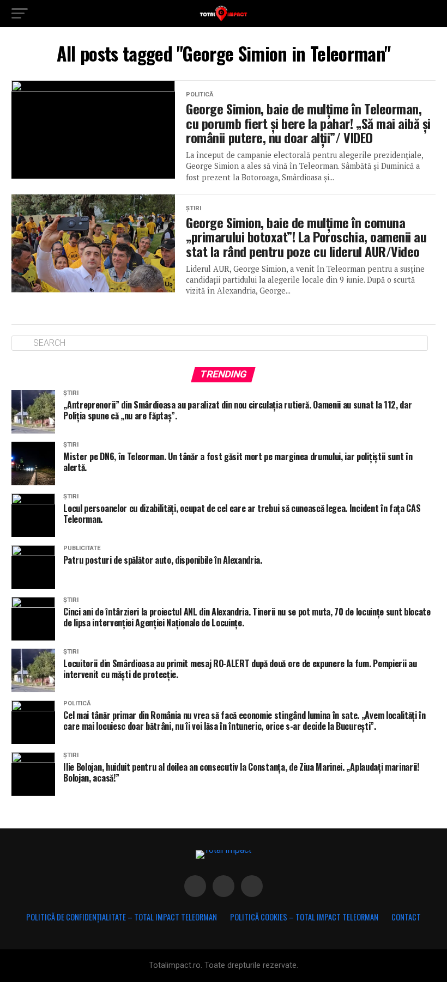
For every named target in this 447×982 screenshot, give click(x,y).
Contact (406, 917)
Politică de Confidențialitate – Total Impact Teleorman (121, 917)
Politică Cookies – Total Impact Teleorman (304, 917)
